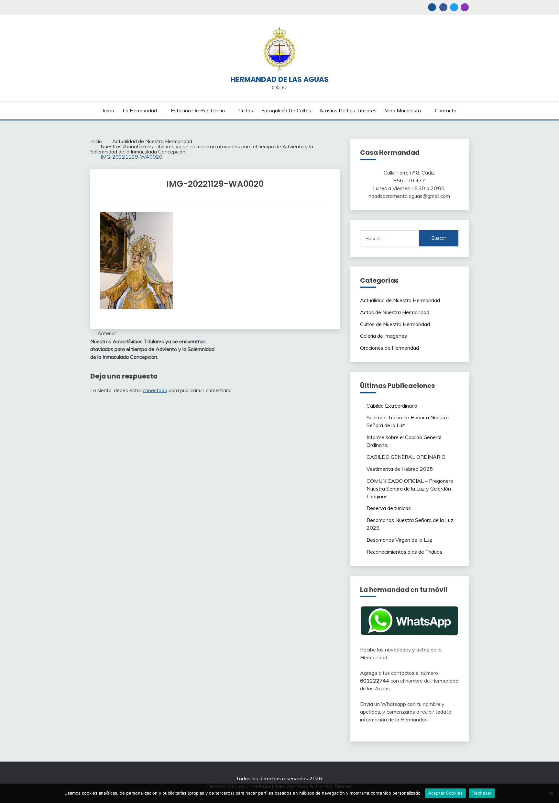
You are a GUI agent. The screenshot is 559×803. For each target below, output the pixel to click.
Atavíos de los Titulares (348, 110)
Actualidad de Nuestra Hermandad (400, 300)
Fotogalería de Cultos (286, 110)
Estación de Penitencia (198, 110)
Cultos (245, 110)
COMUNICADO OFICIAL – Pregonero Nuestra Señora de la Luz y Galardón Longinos (410, 489)
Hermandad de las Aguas (280, 79)
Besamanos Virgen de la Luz (399, 540)
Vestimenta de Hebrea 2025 (400, 469)
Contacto (445, 110)
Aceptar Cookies (445, 793)
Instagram (465, 7)
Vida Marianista (403, 110)
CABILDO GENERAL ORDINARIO (406, 457)
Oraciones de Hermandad (389, 348)
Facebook (443, 7)
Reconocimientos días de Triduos (404, 552)
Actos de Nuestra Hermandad (394, 312)
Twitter (454, 7)
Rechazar (481, 793)
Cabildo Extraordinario (392, 405)
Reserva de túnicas (389, 508)
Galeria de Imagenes (383, 336)
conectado (155, 390)
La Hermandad (140, 110)
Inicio (108, 110)
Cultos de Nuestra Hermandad (395, 324)
